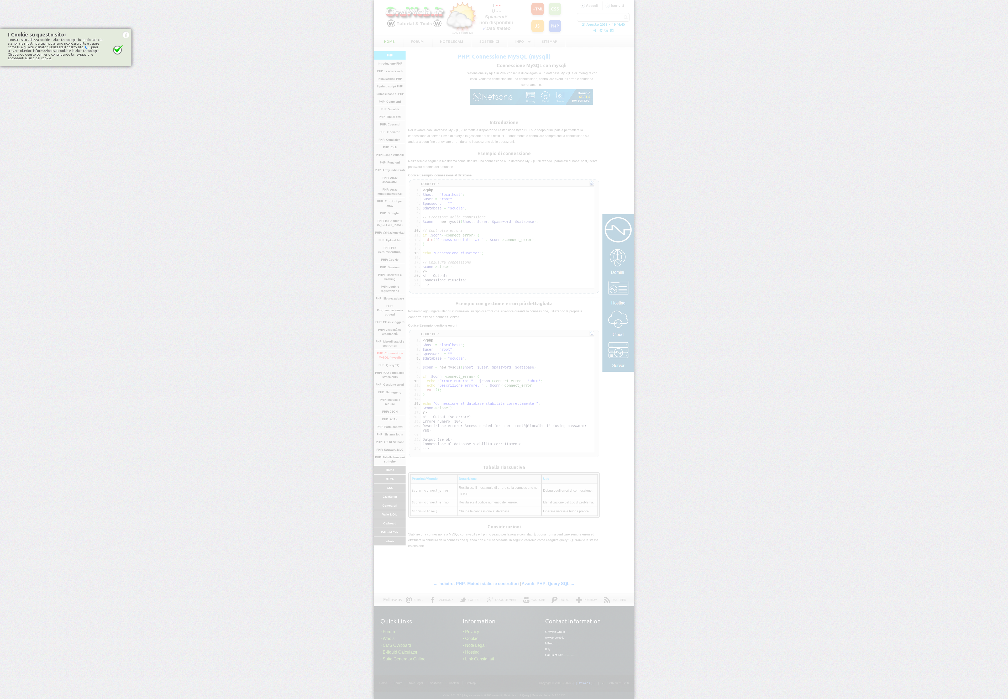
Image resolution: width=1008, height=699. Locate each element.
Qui (87, 47)
